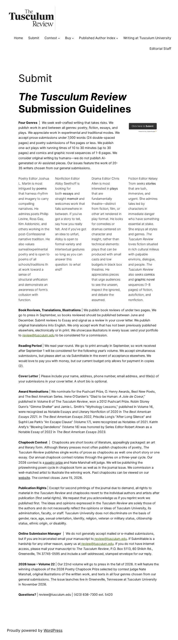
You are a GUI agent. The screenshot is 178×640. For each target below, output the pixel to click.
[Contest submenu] (59, 38)
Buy (68, 38)
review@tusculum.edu (110, 539)
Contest (50, 38)
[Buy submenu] (73, 38)
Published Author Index (97, 38)
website (24, 478)
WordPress (53, 630)
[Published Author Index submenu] (117, 38)
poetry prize (53, 463)
